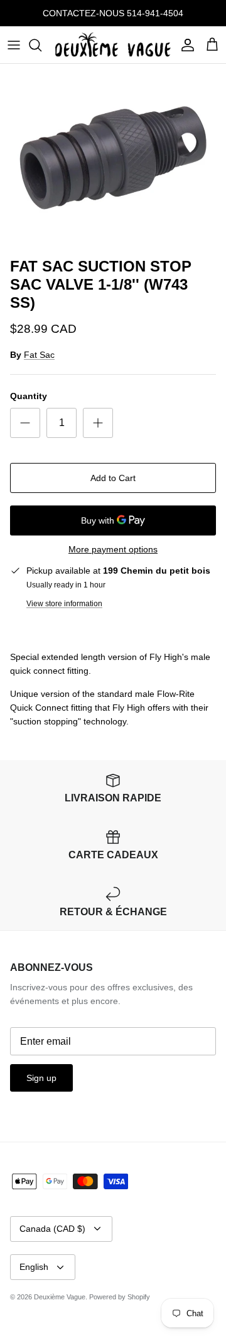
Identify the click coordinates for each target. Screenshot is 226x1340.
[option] (113, 157)
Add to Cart (113, 478)
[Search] (41, 45)
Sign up (41, 1078)
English (33, 1267)
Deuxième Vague (59, 1297)
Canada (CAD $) (52, 1229)
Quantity (28, 396)
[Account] (184, 45)
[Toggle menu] (14, 45)
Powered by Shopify (119, 1297)
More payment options (113, 549)
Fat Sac (39, 355)
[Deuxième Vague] (113, 45)
